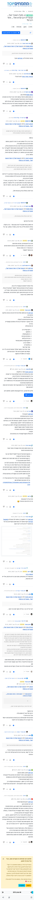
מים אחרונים (27, 73)
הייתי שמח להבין (26, 265)
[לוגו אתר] (19, 4)
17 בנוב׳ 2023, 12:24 (19, 735)
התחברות (21, 885)
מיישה (29, 240)
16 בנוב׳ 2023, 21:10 (11, 121)
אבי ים (29, 411)
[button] (31, 897)
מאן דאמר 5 (27, 92)
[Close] (3, 858)
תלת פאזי (28, 369)
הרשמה (28, 885)
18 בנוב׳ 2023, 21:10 (18, 799)
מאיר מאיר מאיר (26, 43)
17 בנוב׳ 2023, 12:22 (19, 594)
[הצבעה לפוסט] (10, 63)
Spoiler (29, 395)
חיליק (29, 799)
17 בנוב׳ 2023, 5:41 (17, 369)
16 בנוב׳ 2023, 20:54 (14, 73)
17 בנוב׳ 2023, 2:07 (11, 310)
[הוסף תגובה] (13, 63)
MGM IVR (23, 40)
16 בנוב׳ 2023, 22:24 (13, 240)
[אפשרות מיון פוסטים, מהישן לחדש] (30, 33)
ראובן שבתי (28, 310)
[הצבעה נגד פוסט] (3, 63)
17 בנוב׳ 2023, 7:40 (18, 411)
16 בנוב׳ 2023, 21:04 (15, 92)
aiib (30, 594)
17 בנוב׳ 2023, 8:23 (13, 496)
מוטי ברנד (28, 445)
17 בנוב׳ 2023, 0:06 (13, 265)
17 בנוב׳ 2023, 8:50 (13, 571)
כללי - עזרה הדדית (27, 24)
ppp (30, 770)
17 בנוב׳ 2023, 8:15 (17, 445)
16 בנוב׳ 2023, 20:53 (13, 43)
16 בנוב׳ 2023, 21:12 (15, 206)
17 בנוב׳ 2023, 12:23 (24, 684)
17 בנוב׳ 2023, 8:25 (16, 516)
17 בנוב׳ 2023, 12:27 (19, 770)
